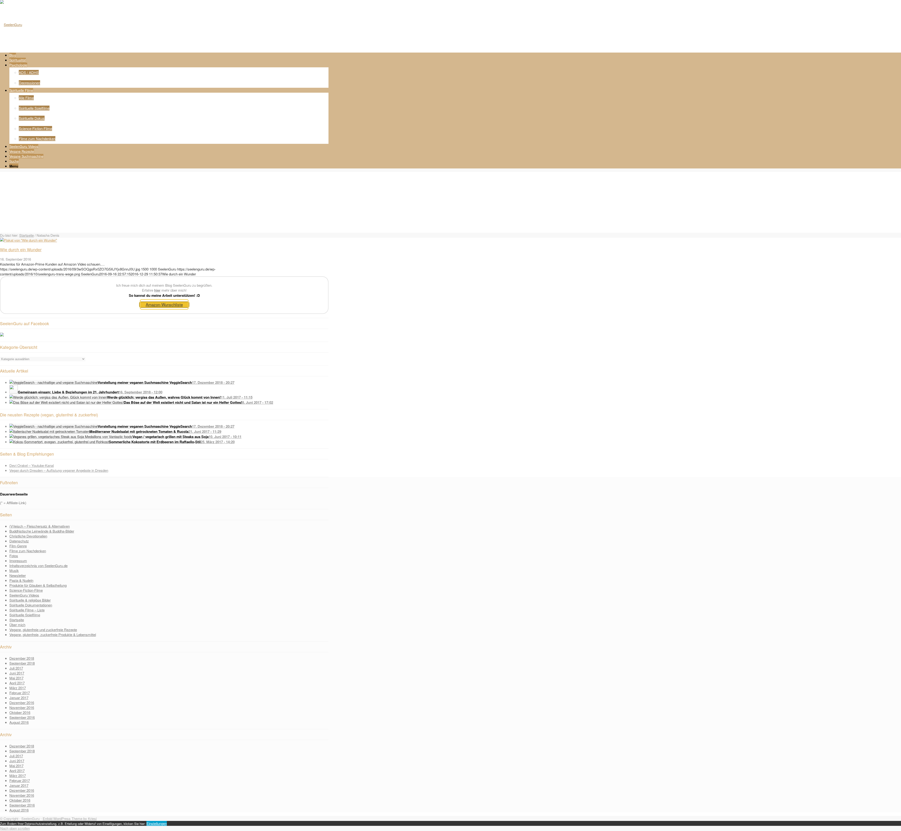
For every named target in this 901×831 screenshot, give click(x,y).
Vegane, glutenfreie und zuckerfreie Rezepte (43, 629)
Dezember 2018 (21, 658)
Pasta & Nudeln (21, 580)
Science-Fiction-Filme (26, 590)
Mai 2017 (16, 677)
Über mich (17, 624)
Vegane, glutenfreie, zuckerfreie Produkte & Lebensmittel (52, 634)
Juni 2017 (16, 673)
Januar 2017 (18, 697)
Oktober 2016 (19, 712)
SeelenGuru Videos (24, 595)
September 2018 (22, 663)
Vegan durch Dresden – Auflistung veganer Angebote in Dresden (58, 470)
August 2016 (19, 722)
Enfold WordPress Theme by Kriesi (70, 818)
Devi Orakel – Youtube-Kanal (31, 465)
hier (157, 290)
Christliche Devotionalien (28, 536)
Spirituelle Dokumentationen (30, 604)
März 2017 (17, 687)
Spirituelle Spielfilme (24, 614)
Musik (14, 570)
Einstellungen (156, 823)
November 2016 (21, 707)
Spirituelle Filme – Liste (27, 609)
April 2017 (17, 682)
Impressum (18, 560)
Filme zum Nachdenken (27, 550)
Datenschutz (19, 540)
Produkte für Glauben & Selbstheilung (38, 585)
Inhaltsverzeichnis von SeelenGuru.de (38, 565)
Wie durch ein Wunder (21, 249)
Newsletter (17, 575)
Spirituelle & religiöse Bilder (30, 600)
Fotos (13, 555)
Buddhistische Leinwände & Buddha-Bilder (41, 531)
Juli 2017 (16, 668)
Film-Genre (18, 545)
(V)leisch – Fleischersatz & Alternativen (39, 526)
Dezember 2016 (21, 702)
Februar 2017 (19, 692)
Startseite (26, 235)
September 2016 (22, 717)
